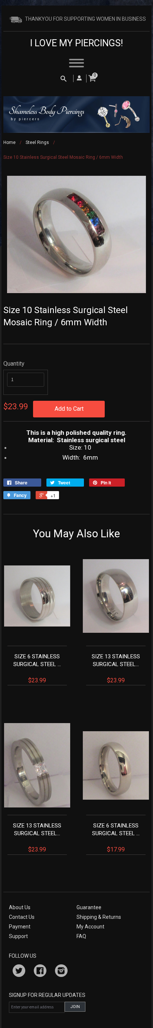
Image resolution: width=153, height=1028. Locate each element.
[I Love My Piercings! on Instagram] (61, 972)
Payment (19, 927)
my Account (90, 927)
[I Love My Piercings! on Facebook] (40, 972)
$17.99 (116, 837)
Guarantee (88, 907)
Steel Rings (37, 142)
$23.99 (37, 668)
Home (9, 142)
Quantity (14, 363)
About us (19, 907)
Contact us (22, 917)
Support (18, 936)
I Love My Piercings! (76, 43)
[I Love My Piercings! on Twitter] (19, 972)
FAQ (81, 936)
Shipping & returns (98, 917)
